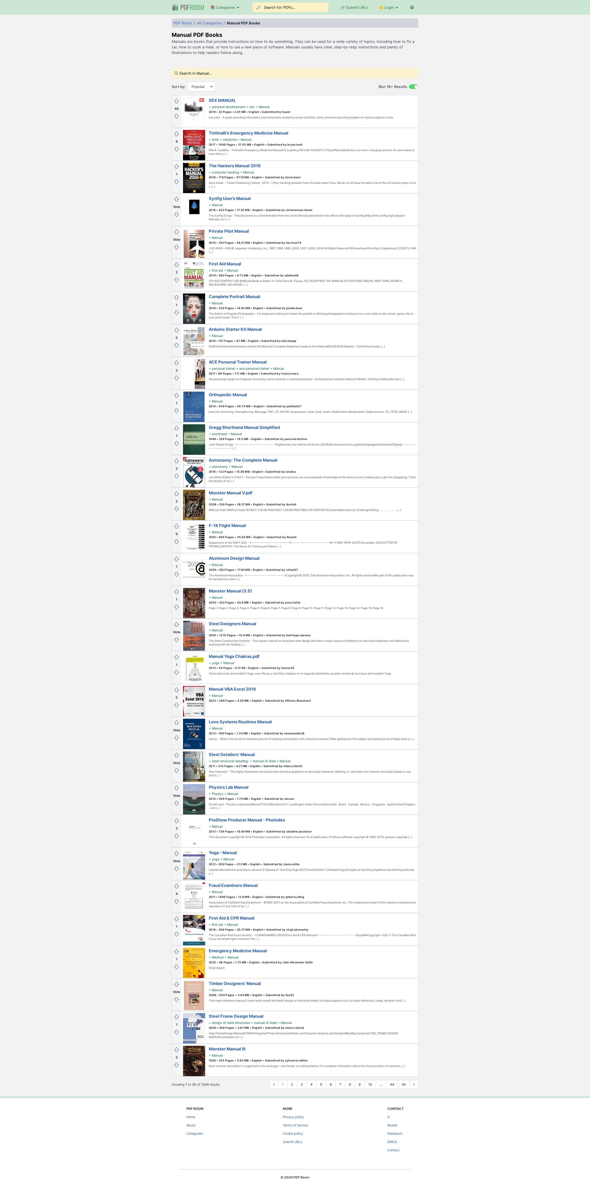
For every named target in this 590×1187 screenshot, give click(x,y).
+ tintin (214, 139)
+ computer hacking (224, 172)
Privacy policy (293, 1117)
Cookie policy (293, 1133)
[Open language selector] (411, 7)
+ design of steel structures (229, 1023)
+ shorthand (218, 434)
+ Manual (262, 107)
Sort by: (179, 86)
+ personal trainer (222, 368)
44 (392, 1084)
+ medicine (228, 139)
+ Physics (216, 794)
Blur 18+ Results (393, 86)
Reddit (392, 1125)
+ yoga (214, 663)
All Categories (209, 23)
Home (190, 1117)
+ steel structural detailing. (229, 761)
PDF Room (183, 23)
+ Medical (216, 957)
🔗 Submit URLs (354, 7)
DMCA (392, 1142)
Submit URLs (292, 1142)
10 (370, 1084)
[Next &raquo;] (414, 1084)
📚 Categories (222, 7)
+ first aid (216, 270)
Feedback (394, 1133)
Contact (393, 1150)
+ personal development (227, 107)
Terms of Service (295, 1125)
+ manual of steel (263, 761)
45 (404, 1084)
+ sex (250, 107)
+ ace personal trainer (252, 368)
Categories (194, 1133)
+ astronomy (218, 467)
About (190, 1125)
